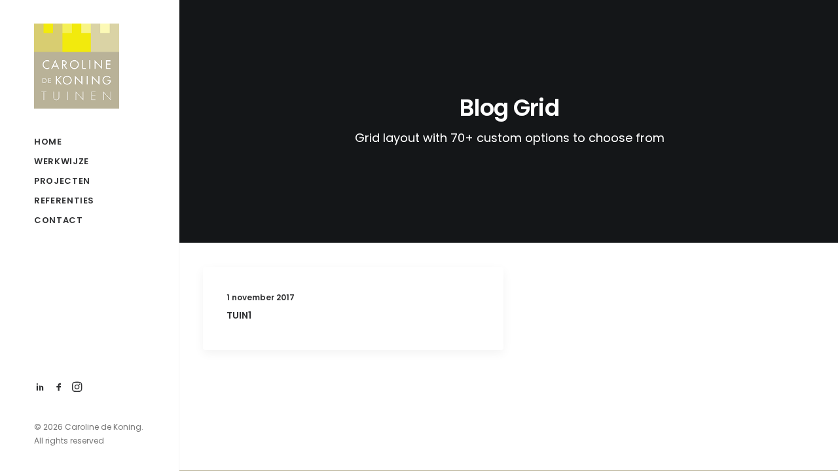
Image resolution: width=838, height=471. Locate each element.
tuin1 (239, 315)
